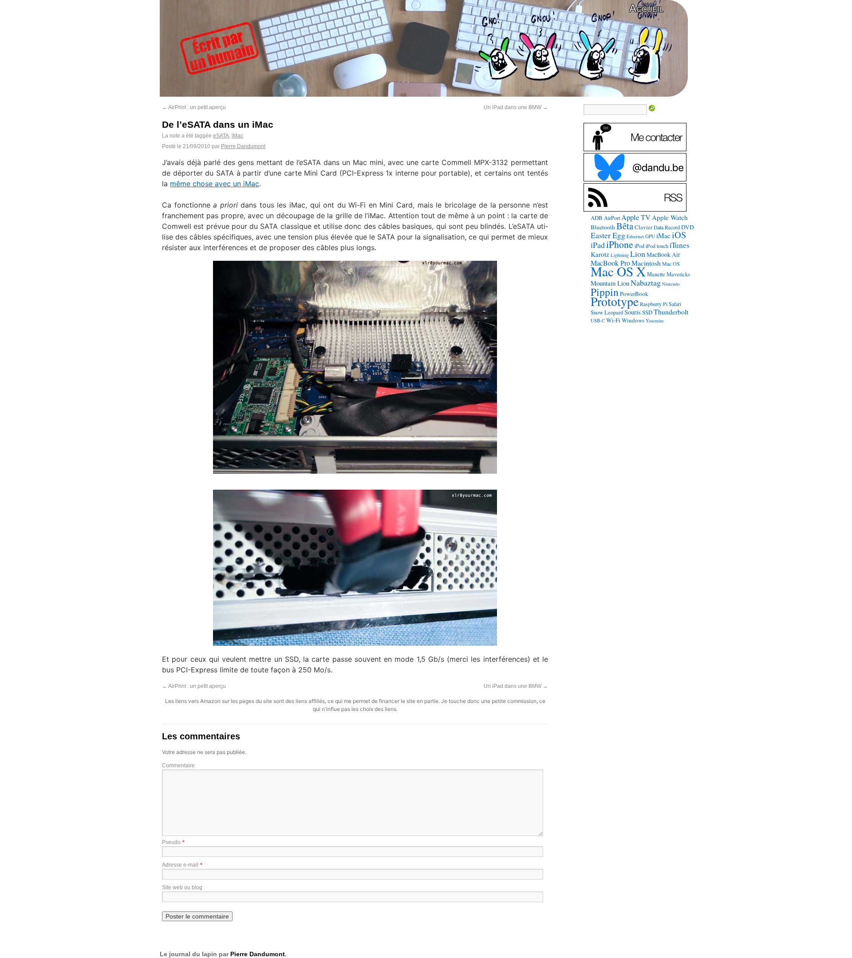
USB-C (598, 321)
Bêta (624, 226)
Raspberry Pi (653, 303)
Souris (632, 312)
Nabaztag (646, 282)
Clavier (643, 227)
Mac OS (671, 263)
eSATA (221, 136)
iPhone (619, 244)
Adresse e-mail (180, 865)
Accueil (646, 8)
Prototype (615, 301)
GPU (650, 236)
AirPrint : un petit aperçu (194, 107)
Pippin (605, 292)
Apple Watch (670, 217)
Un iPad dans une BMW (516, 107)
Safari (675, 303)
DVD (687, 227)
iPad (598, 245)
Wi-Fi (613, 320)
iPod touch (657, 245)
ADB (597, 218)
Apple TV (636, 217)
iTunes (680, 245)
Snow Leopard (607, 312)
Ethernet (635, 236)
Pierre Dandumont (243, 146)
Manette (656, 274)
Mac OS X (618, 271)
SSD (647, 312)
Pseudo (171, 842)
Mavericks (678, 274)
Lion (637, 253)
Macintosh (646, 262)
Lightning (620, 255)
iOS (679, 235)
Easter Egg (608, 235)
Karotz (600, 254)
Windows (633, 320)
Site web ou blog (182, 887)
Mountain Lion (610, 283)
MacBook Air (663, 255)
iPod (639, 245)
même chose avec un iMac (214, 183)
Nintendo (670, 284)
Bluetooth (603, 227)
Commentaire (178, 765)
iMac (237, 136)
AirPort (612, 217)
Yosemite (655, 320)
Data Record (667, 227)
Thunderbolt (671, 311)
